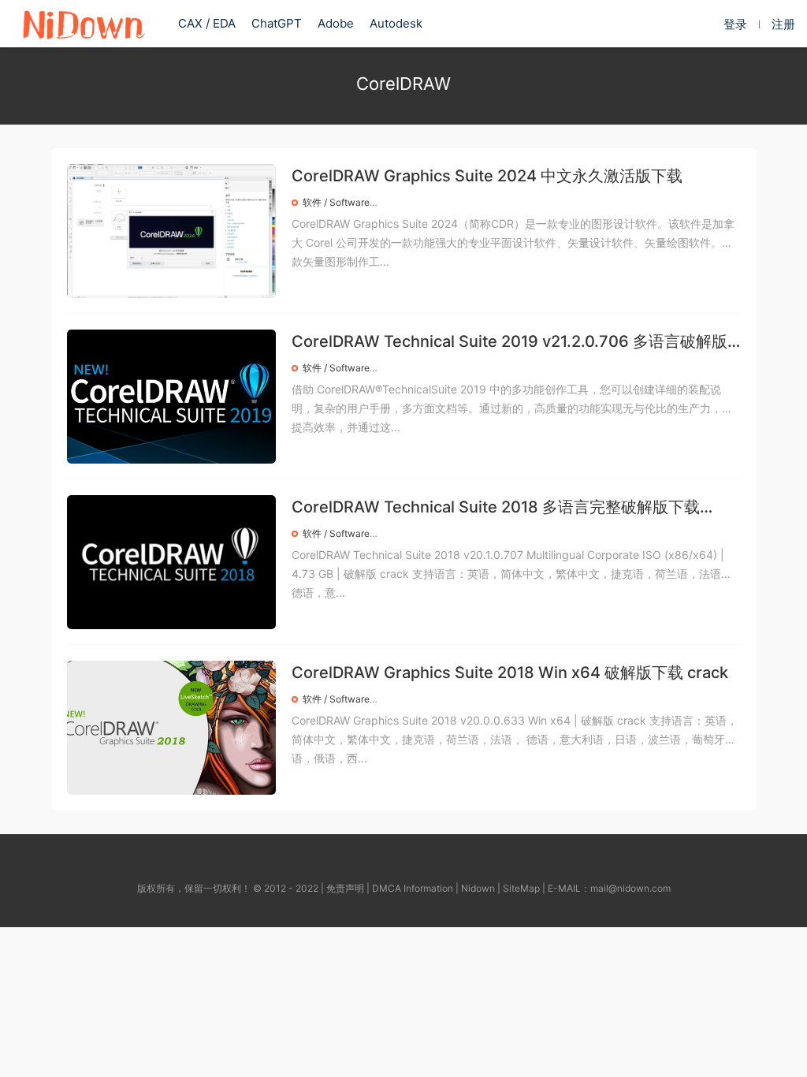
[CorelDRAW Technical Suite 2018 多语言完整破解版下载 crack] (171, 562)
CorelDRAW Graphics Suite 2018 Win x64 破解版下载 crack (510, 672)
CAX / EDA (207, 23)
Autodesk (396, 23)
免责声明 (345, 888)
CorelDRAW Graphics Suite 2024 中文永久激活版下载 (487, 175)
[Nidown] (83, 23)
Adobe (336, 23)
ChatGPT (276, 23)
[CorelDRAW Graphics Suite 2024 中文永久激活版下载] (171, 231)
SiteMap (521, 888)
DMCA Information (412, 888)
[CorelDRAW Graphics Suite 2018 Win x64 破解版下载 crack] (171, 728)
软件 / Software (336, 202)
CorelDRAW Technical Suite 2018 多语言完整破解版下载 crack (496, 508)
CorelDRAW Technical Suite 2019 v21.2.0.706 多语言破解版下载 (509, 342)
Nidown (478, 888)
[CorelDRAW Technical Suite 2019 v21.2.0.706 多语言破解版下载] (171, 397)
